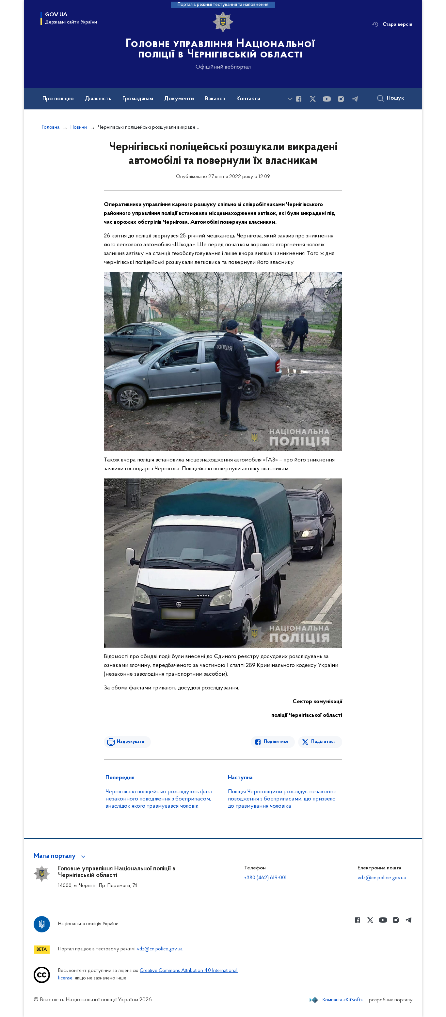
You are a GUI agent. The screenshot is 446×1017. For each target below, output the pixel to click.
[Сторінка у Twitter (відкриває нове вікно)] (313, 99)
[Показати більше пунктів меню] (290, 98)
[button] (61, 856)
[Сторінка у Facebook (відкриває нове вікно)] (299, 99)
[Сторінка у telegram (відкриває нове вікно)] (355, 99)
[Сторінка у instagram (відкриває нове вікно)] (341, 99)
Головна (50, 127)
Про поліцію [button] (58, 99)
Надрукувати (130, 741)
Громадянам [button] (137, 99)
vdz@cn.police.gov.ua (382, 877)
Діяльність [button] (98, 99)
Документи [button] (179, 99)
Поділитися (276, 741)
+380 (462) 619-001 (265, 877)
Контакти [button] (248, 99)
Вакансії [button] (215, 99)
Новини (79, 127)
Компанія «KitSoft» (343, 1000)
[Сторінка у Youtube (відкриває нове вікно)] (327, 99)
